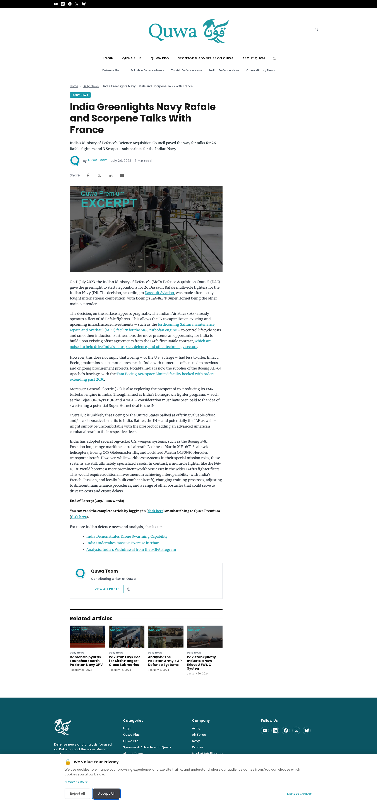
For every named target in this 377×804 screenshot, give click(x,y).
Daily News (91, 86)
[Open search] (316, 29)
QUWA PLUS (132, 58)
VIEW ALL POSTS (107, 589)
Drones (197, 747)
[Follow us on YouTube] (56, 4)
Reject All (77, 793)
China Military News (260, 70)
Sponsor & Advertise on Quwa (147, 747)
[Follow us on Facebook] (70, 4)
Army (196, 728)
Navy (196, 741)
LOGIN (108, 58)
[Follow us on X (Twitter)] (77, 4)
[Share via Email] (122, 175)
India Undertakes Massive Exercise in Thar (122, 543)
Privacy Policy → (76, 782)
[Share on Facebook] (88, 175)
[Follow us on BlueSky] (84, 4)
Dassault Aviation (159, 293)
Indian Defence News (224, 70)
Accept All (106, 793)
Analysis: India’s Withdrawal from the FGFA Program (131, 549)
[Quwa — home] (188, 29)
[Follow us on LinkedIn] (63, 4)
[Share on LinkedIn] (111, 175)
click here (155, 511)
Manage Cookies (299, 794)
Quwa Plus (131, 734)
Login (127, 728)
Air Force (199, 734)
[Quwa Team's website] (128, 589)
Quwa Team (97, 160)
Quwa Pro (131, 741)
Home (74, 86)
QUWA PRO (160, 58)
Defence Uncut (112, 70)
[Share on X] (99, 175)
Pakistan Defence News (147, 70)
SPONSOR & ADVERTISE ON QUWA (206, 58)
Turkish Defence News (186, 70)
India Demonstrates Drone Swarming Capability (127, 536)
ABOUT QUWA (254, 58)
